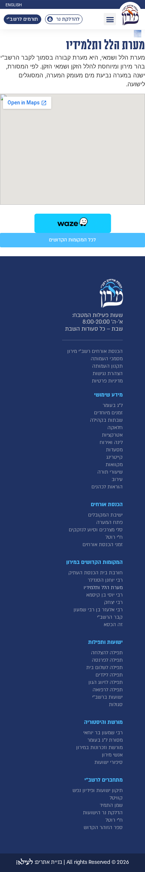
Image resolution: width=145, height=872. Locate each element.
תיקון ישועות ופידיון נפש (97, 790)
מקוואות (114, 464)
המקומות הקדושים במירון (94, 562)
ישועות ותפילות (105, 642)
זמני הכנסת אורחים (103, 544)
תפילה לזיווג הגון (105, 682)
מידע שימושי (108, 394)
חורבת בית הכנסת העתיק (95, 572)
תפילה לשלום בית (104, 667)
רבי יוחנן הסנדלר (105, 580)
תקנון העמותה (107, 366)
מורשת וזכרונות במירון (99, 747)
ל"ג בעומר (113, 405)
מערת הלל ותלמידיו (103, 587)
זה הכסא (113, 624)
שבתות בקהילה (106, 420)
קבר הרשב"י (110, 617)
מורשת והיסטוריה (103, 722)
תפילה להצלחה (107, 652)
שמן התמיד (111, 805)
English (14, 5)
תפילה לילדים (109, 675)
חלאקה (115, 427)
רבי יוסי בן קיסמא (104, 595)
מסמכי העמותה (107, 358)
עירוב (117, 479)
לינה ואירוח (111, 442)
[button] (110, 19)
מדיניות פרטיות (107, 381)
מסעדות (114, 450)
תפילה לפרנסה (107, 660)
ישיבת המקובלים (105, 515)
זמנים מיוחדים (108, 413)
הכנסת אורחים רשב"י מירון (95, 351)
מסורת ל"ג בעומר (105, 740)
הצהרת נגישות (108, 373)
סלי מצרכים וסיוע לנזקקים (96, 530)
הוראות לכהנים (107, 487)
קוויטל (116, 798)
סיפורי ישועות (108, 762)
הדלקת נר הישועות (103, 812)
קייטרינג (114, 457)
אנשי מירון (112, 755)
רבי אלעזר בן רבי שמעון (98, 610)
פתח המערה (109, 522)
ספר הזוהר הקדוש (103, 827)
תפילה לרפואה (108, 689)
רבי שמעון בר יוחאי (103, 732)
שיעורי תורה (110, 472)
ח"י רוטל (114, 537)
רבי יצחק (113, 602)
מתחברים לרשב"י (103, 780)
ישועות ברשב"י (107, 697)
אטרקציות (112, 435)
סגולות (116, 704)
